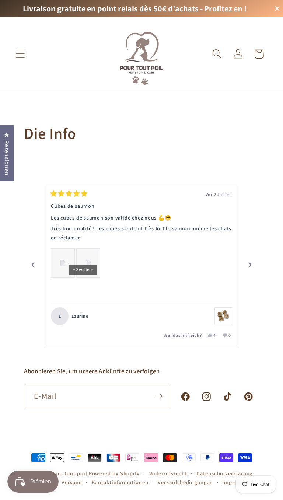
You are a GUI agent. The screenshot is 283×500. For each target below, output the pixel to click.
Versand (72, 482)
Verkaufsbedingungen (185, 482)
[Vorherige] (33, 265)
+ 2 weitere (83, 269)
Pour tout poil (69, 473)
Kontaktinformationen (120, 482)
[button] (20, 53)
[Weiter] (250, 265)
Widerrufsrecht (168, 473)
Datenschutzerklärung (224, 473)
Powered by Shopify (114, 473)
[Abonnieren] (159, 396)
